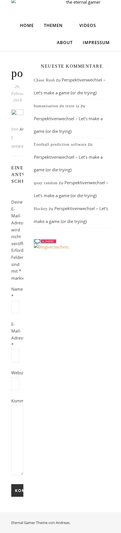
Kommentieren (17, 401)
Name (17, 292)
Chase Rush (44, 80)
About (65, 42)
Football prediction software (60, 144)
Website (17, 372)
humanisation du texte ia (56, 106)
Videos (87, 25)
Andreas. (63, 522)
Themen (53, 25)
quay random (46, 183)
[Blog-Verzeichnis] (72, 241)
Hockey (41, 209)
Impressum (96, 42)
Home (27, 25)
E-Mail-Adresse (17, 334)
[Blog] (72, 246)
